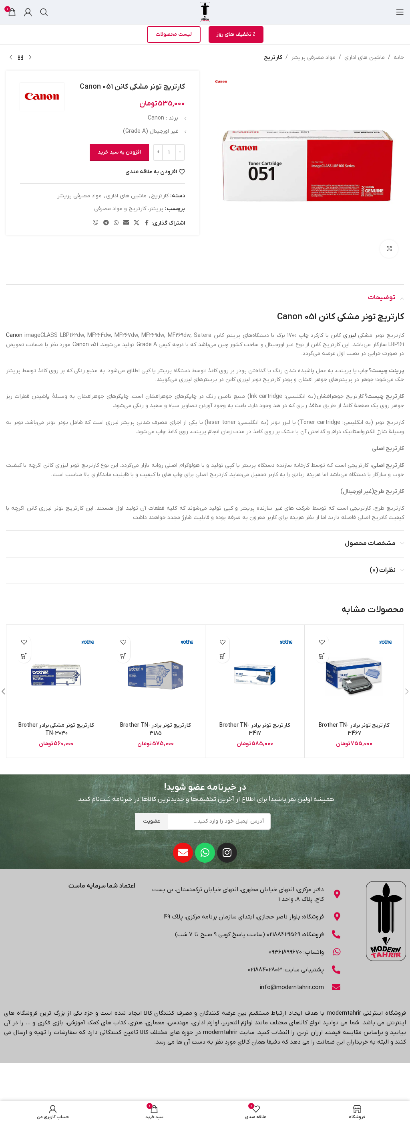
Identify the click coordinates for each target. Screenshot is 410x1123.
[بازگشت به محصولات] (20, 58)
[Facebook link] (146, 223)
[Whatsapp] (205, 853)
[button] (322, 656)
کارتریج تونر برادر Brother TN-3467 (354, 729)
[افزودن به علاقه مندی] (322, 642)
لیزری (349, 335)
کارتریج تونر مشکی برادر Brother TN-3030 (56, 729)
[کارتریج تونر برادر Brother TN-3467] (354, 674)
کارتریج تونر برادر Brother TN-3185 (155, 729)
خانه (399, 57)
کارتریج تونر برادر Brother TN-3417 (254, 729)
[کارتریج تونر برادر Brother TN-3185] (155, 674)
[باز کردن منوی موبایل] (400, 12)
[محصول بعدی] (11, 58)
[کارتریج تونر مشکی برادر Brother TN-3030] (56, 674)
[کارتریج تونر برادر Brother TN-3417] (254, 674)
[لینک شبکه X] (136, 223)
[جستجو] (44, 12)
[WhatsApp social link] (116, 223)
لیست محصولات (174, 34)
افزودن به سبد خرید (119, 152)
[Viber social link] (95, 223)
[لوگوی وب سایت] (205, 12)
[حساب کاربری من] (28, 12)
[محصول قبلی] (30, 58)
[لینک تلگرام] (106, 223)
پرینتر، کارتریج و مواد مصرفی (128, 209)
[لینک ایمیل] (126, 223)
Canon (14, 335)
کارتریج (273, 57)
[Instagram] (227, 853)
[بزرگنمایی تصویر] (389, 249)
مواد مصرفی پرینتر (313, 57)
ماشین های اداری (364, 57)
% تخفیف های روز (236, 34)
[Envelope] (183, 853)
